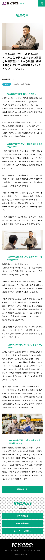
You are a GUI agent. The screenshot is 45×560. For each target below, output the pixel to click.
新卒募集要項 (22, 516)
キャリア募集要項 (22, 523)
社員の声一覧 (22, 489)
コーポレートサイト (11, 550)
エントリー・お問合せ (22, 531)
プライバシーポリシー (31, 550)
